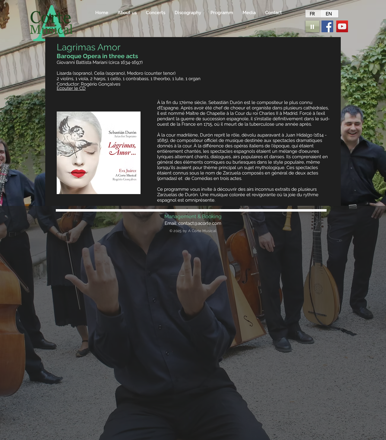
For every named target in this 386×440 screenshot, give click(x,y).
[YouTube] (342, 26)
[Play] (312, 26)
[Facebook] (327, 26)
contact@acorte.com (199, 223)
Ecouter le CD (71, 88)
